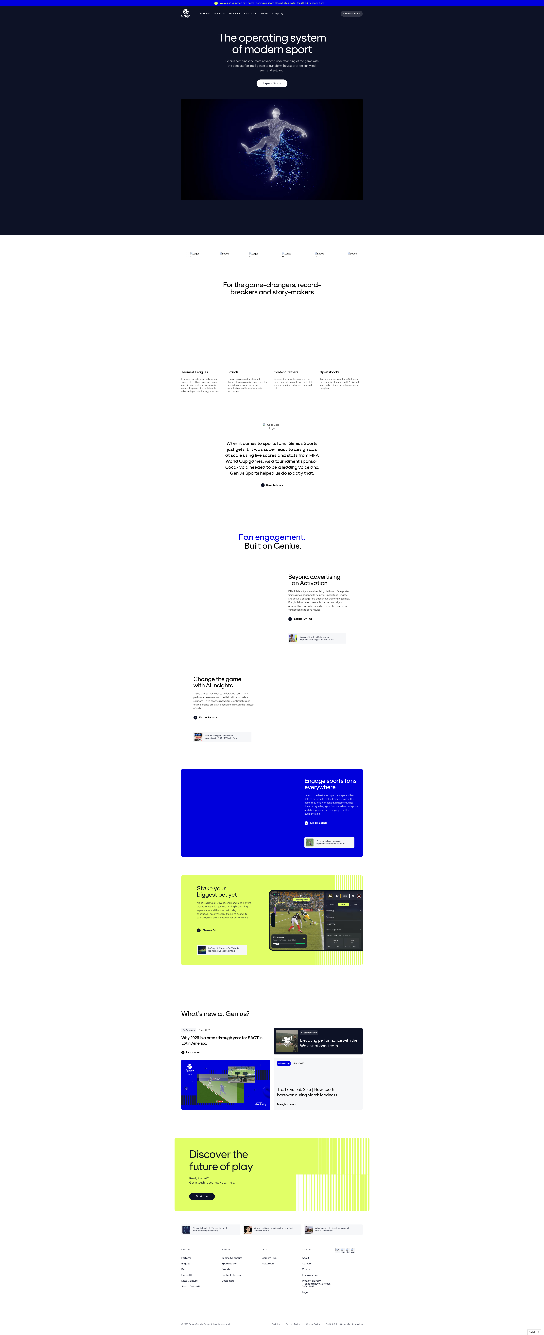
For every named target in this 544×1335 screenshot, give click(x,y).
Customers (228, 1281)
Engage (185, 1263)
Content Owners (231, 1275)
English (532, 1332)
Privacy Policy (293, 1324)
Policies (276, 1324)
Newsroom (268, 1263)
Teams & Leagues (232, 1258)
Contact (307, 1269)
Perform (186, 1258)
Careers (307, 1263)
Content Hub (269, 1258)
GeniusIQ (186, 1275)
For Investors (309, 1275)
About (305, 1258)
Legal (305, 1292)
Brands (226, 1269)
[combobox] (534, 1332)
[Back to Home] (185, 13)
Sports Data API (190, 1286)
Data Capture (189, 1281)
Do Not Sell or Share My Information (344, 1324)
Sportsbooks (229, 1263)
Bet (183, 1269)
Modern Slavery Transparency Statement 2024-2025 (317, 1284)
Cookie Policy (313, 1324)
